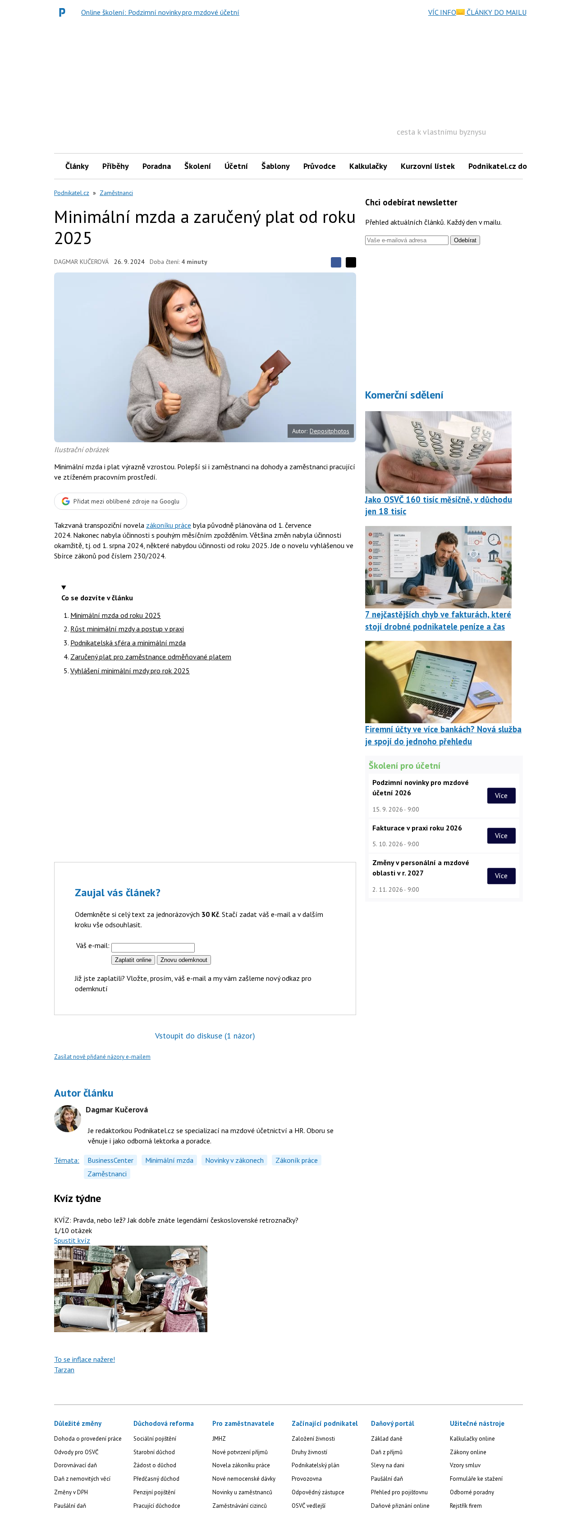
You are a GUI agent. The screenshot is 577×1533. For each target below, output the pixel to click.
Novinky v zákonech (234, 1160)
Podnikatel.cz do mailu (508, 166)
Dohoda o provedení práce (88, 1438)
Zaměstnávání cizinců (239, 1506)
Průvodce (319, 166)
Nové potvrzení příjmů (240, 1452)
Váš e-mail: (93, 945)
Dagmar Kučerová (81, 262)
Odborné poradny (472, 1492)
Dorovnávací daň (75, 1465)
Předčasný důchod (156, 1479)
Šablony (275, 166)
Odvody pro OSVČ (76, 1452)
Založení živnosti (313, 1438)
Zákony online (468, 1452)
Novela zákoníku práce (241, 1465)
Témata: (66, 1160)
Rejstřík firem (466, 1506)
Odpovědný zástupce (318, 1492)
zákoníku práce (168, 525)
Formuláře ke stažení (476, 1479)
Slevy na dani (387, 1465)
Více (501, 795)
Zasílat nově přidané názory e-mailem (102, 1057)
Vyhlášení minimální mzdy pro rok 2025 (130, 670)
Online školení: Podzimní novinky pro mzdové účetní (160, 12)
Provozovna (307, 1479)
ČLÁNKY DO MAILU (496, 12)
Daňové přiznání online (400, 1506)
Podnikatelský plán (315, 1465)
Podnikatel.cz (71, 193)
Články (77, 166)
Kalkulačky (368, 166)
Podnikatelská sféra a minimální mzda (128, 642)
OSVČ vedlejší (308, 1506)
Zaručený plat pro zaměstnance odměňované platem (150, 656)
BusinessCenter (110, 1160)
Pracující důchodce (156, 1506)
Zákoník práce (296, 1160)
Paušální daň (70, 1506)
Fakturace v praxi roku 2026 (417, 827)
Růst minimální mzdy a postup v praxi (127, 628)
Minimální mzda (169, 1160)
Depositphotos (329, 431)
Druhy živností (309, 1452)
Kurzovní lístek (428, 166)
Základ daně (387, 1438)
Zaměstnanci (116, 193)
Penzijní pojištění (154, 1492)
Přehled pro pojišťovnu (399, 1492)
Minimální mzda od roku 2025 (115, 615)
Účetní (236, 166)
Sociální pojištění (154, 1438)
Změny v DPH (71, 1492)
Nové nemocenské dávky (243, 1479)
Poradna (156, 166)
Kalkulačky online (472, 1438)
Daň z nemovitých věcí (82, 1479)
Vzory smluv (465, 1465)
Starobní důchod (154, 1452)
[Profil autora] (67, 1118)
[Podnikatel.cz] (64, 12)
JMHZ (219, 1438)
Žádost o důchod (154, 1465)
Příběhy (115, 166)
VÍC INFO (442, 12)
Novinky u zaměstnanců (242, 1492)
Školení (197, 166)
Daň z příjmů (387, 1452)
